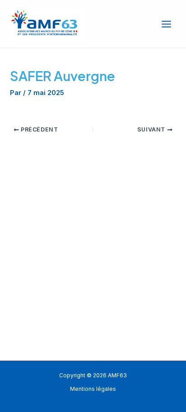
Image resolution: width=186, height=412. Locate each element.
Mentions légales (93, 389)
